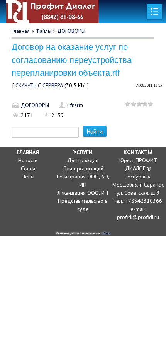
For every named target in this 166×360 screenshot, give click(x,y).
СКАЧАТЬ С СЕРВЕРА (39, 85)
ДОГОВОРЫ (71, 30)
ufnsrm (75, 105)
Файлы (43, 30)
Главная (21, 30)
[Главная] (75, 11)
